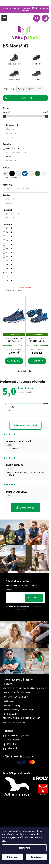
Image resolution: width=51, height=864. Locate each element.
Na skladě (12, 125)
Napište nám (8, 701)
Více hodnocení (25, 508)
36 (9, 232)
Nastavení (24, 847)
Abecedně (40, 89)
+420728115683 (13, 739)
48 (9, 276)
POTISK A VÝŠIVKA (11, 714)
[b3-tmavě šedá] (18, 173)
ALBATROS (12, 148)
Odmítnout (12, 857)
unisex (10, 203)
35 (9, 280)
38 (9, 240)
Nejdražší (31, 89)
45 (9, 264)
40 (9, 248)
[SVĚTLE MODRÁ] (44, 173)
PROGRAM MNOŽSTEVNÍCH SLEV (18, 692)
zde (4, 840)
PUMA (10, 156)
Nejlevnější (21, 89)
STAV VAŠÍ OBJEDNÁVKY (14, 722)
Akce (10, 129)
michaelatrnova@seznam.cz (19, 735)
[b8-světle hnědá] (31, 173)
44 (9, 260)
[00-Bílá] (5, 173)
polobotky (12, 213)
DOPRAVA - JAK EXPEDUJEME (16, 697)
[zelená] (37, 173)
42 (9, 252)
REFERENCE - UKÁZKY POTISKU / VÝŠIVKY (21, 718)
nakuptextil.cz (13, 748)
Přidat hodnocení (25, 425)
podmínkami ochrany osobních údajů (23, 608)
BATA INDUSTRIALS (16, 152)
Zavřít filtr (27, 98)
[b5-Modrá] (25, 173)
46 (9, 268)
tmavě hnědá (13, 177)
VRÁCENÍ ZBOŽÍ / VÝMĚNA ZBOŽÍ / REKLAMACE (24, 688)
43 (9, 256)
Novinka (11, 133)
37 (9, 236)
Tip (9, 137)
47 (9, 272)
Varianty (15, 360)
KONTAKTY (8, 684)
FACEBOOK (12, 744)
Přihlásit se (34, 597)
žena (10, 198)
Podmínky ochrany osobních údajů (18, 709)
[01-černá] (12, 173)
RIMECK (11, 160)
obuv (10, 217)
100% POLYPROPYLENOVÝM (19, 188)
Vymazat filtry (24, 287)
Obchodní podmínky (11, 705)
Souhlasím (36, 857)
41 (9, 228)
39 (9, 244)
